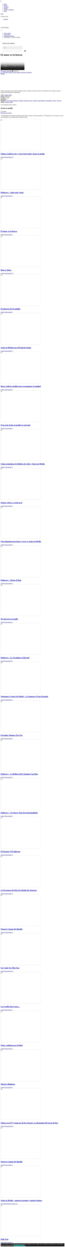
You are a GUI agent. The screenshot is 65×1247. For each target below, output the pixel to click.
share (3, 74)
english (10, 72)
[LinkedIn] (32, 80)
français (14, 72)
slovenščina (29, 72)
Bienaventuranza (14, 100)
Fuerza (30, 100)
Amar (7, 100)
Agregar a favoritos (7, 71)
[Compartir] (32, 88)
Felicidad (26, 100)
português (23, 72)
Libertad (35, 100)
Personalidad (49, 100)
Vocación (59, 100)
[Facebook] (32, 76)
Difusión (21, 100)
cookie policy (7, 34)
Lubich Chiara (8, 95)
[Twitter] (32, 78)
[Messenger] (32, 85)
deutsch (6, 72)
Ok (15, 1245)
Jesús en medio (9, 102)
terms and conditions (9, 36)
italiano (18, 72)
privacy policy (7, 33)
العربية (2, 72)
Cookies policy (20, 1245)
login (2, 14)
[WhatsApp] (32, 83)
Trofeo (54, 100)
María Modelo (41, 100)
